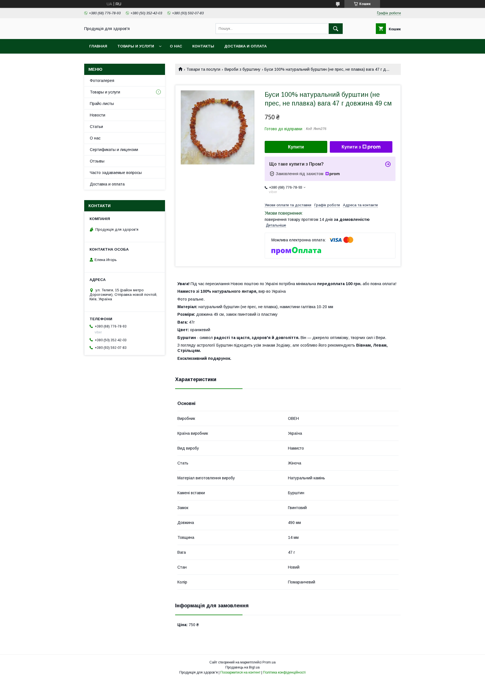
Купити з (351, 147)
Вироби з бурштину (242, 69)
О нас (176, 46)
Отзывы (97, 161)
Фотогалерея (102, 80)
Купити (296, 147)
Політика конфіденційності (284, 672)
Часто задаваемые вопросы (116, 172)
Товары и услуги (135, 46)
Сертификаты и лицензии (114, 149)
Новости (97, 115)
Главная (98, 46)
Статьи (96, 126)
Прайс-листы (102, 103)
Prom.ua (269, 662)
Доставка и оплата (245, 46)
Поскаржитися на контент (240, 672)
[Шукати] (336, 28)
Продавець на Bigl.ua (242, 667)
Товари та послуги (203, 69)
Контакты (203, 46)
